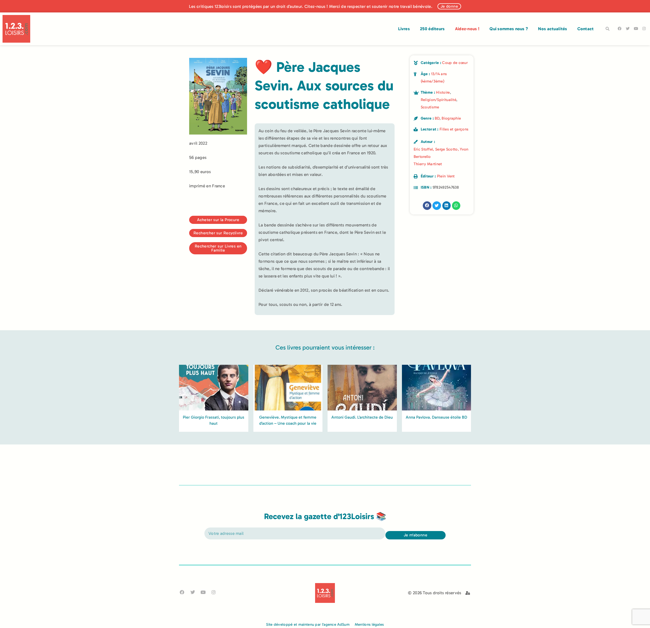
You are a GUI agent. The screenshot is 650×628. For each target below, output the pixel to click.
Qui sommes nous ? (509, 28)
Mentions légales (369, 624)
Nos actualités (552, 28)
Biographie (451, 118)
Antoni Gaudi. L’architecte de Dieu (362, 417)
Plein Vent (446, 176)
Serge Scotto (446, 149)
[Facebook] (619, 28)
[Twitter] (627, 28)
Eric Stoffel (423, 149)
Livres (404, 28)
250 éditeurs (432, 28)
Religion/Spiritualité (438, 99)
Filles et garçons (454, 129)
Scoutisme (430, 107)
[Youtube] (635, 28)
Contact (585, 28)
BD (437, 118)
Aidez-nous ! (467, 28)
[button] (607, 28)
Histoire (443, 92)
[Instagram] (644, 28)
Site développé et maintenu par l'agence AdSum (308, 624)
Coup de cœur (455, 62)
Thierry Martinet (428, 164)
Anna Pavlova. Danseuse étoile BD (436, 417)
